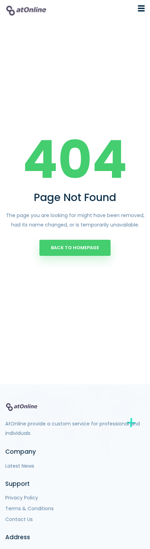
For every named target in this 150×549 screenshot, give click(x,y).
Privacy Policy (21, 497)
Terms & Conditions (29, 508)
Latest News (19, 465)
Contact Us (19, 519)
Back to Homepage (75, 247)
